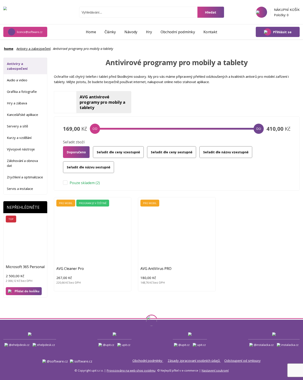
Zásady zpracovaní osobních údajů (194, 360)
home (8, 48)
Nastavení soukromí (215, 370)
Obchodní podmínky (147, 360)
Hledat (210, 12)
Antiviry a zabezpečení (33, 48)
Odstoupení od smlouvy (242, 360)
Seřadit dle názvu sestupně (88, 167)
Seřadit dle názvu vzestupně (225, 152)
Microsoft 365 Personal (25, 266)
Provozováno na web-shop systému (131, 370)
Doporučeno (76, 152)
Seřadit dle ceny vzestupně (118, 152)
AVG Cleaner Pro (70, 268)
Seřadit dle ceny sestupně (171, 152)
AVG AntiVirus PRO (155, 268)
